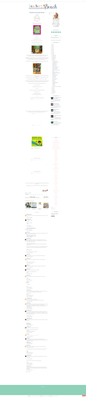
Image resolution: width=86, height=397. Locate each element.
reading (42, 194)
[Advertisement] (37, 378)
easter (56, 170)
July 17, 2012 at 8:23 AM (29, 230)
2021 (52, 47)
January (53, 92)
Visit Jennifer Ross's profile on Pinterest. (56, 40)
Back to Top (83, 395)
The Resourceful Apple (29, 363)
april (56, 162)
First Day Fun (56, 121)
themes (56, 201)
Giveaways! (53, 84)
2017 (52, 49)
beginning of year (27, 194)
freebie (56, 176)
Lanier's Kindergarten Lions (30, 295)
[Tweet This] (51, 12)
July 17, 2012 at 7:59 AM (29, 217)
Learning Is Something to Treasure (31, 235)
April (53, 89)
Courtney (28, 326)
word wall (56, 203)
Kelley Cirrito (28, 214)
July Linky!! (53, 85)
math (56, 181)
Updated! (53, 80)
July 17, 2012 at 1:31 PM (29, 273)
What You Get (54, 81)
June (53, 87)
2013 (52, 53)
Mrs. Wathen (28, 355)
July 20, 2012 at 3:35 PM (29, 353)
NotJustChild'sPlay (29, 315)
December (53, 55)
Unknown (28, 258)
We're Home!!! (54, 79)
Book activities (32, 194)
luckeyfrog (28, 238)
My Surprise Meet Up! (55, 78)
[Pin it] (49, 14)
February (53, 91)
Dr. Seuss (56, 151)
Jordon (27, 254)
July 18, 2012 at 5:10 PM (29, 332)
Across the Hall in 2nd (29, 287)
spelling (56, 198)
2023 (52, 45)
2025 (52, 44)
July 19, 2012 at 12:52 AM (30, 336)
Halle (27, 281)
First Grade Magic (29, 225)
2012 (52, 54)
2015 (52, 51)
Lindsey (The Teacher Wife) (30, 228)
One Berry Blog (29, 342)
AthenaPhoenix (29, 318)
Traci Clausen (28, 298)
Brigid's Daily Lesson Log (30, 352)
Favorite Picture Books (55, 74)
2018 (52, 48)
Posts (52, 207)
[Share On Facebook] (52, 12)
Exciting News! (54, 76)
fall (56, 173)
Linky (40, 194)
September (53, 58)
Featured (56, 153)
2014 (52, 52)
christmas (55, 167)
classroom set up (36, 194)
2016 (52, 50)
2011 (52, 93)
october (56, 187)
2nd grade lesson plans (56, 142)
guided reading (56, 178)
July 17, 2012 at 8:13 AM (29, 226)
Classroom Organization (56, 148)
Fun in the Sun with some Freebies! (56, 86)
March (53, 90)
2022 (52, 46)
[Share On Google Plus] (54, 12)
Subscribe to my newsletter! (54, 213)
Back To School (56, 145)
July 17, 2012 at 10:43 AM (30, 256)
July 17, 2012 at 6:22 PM (29, 288)
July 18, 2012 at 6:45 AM (29, 308)
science (56, 195)
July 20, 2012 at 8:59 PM (29, 364)
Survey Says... (54, 77)
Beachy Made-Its (54, 75)
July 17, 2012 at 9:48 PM (29, 296)
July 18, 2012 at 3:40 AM (29, 301)
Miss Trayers (28, 310)
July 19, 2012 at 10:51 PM (29, 343)
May (53, 88)
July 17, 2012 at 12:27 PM (29, 263)
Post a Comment (28, 371)
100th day (55, 139)
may (55, 184)
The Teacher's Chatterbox (33, 271)
